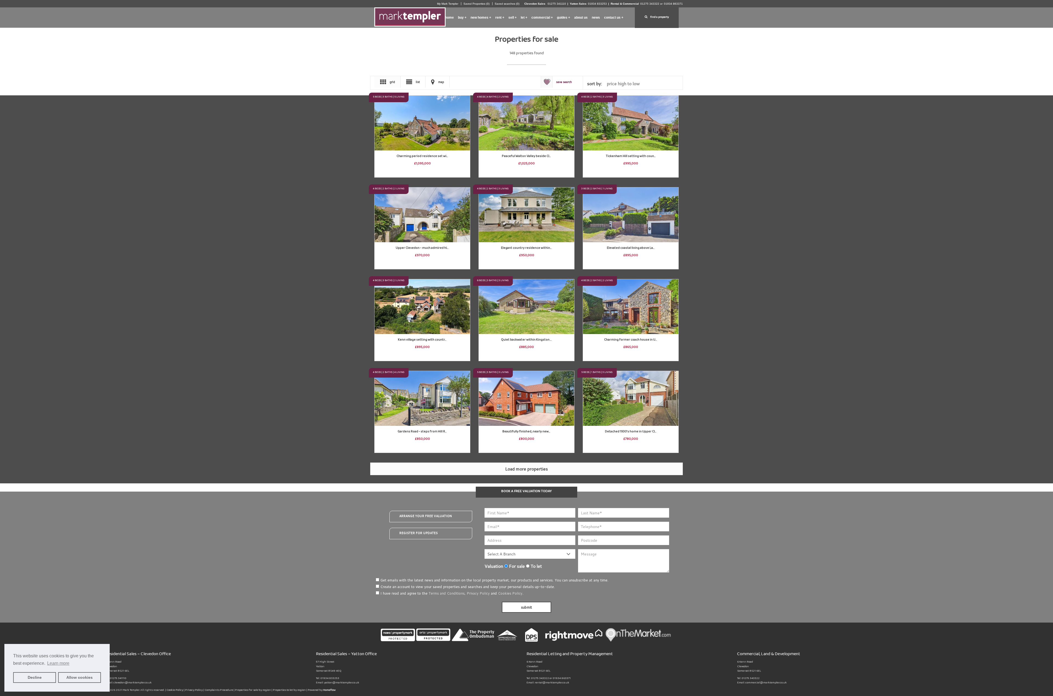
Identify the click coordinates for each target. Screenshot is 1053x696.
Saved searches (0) (507, 3)
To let (536, 566)
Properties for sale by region (253, 690)
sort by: (594, 84)
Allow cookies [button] (79, 677)
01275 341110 (556, 3)
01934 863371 (673, 3)
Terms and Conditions (447, 593)
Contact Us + (613, 17)
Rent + (499, 17)
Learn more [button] (58, 663)
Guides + (563, 17)
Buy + (462, 17)
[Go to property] (422, 117)
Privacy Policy (478, 593)
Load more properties (526, 469)
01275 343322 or (651, 3)
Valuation (494, 566)
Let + (524, 17)
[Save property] (465, 100)
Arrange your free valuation (425, 516)
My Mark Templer (447, 3)
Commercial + (542, 17)
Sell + (512, 17)
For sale (516, 566)
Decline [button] (35, 677)
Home (449, 17)
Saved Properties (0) (476, 3)
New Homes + (481, 17)
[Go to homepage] (410, 16)
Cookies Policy (510, 593)
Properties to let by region (289, 690)
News (596, 17)
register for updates (418, 533)
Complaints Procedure (219, 690)
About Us (581, 17)
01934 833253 (597, 3)
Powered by (322, 690)
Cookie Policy (175, 690)
